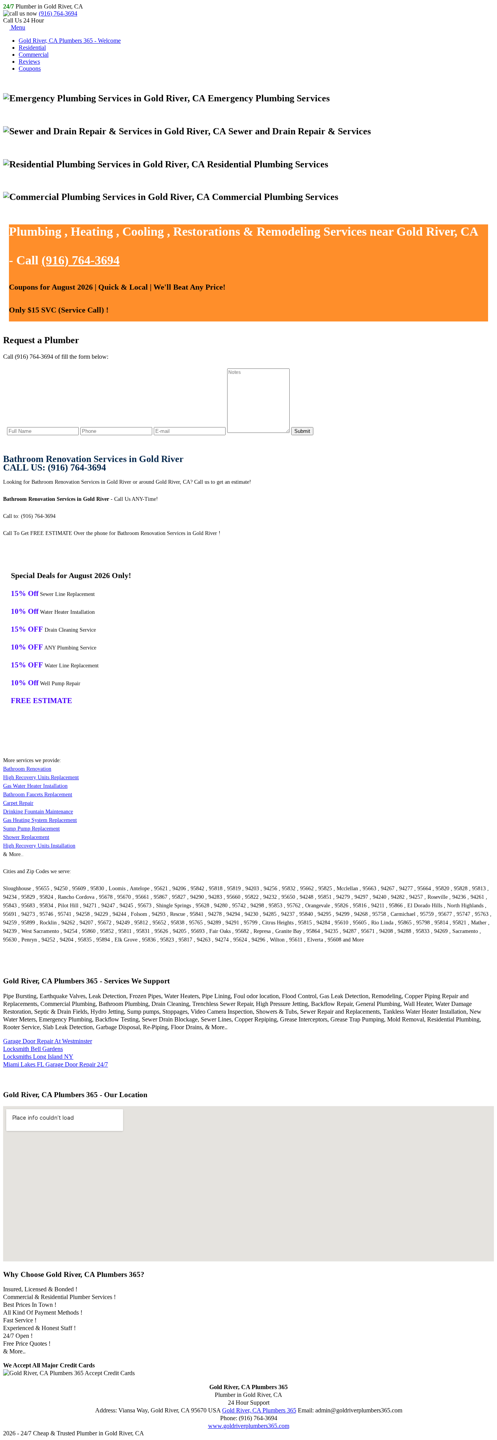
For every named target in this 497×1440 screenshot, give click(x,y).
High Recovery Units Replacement (41, 777)
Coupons (30, 68)
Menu (17, 27)
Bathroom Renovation (27, 769)
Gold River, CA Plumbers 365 (259, 1410)
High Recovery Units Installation (39, 846)
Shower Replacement (26, 837)
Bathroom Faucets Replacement (37, 794)
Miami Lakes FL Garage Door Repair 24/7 (55, 1064)
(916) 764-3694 (58, 13)
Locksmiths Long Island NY (38, 1056)
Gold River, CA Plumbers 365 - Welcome (70, 40)
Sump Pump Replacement (31, 829)
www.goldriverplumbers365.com (248, 1426)
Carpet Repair (18, 803)
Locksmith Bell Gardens (33, 1049)
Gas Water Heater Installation (35, 786)
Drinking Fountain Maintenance (38, 812)
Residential (32, 47)
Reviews (29, 61)
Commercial (34, 54)
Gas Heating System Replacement (40, 820)
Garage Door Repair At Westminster (47, 1041)
